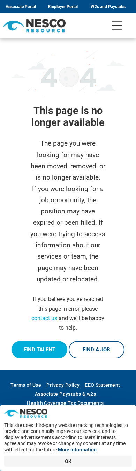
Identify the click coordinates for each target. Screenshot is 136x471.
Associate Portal (21, 6)
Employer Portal (63, 6)
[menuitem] (28, 384)
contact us (44, 318)
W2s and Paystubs (108, 6)
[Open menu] (117, 25)
